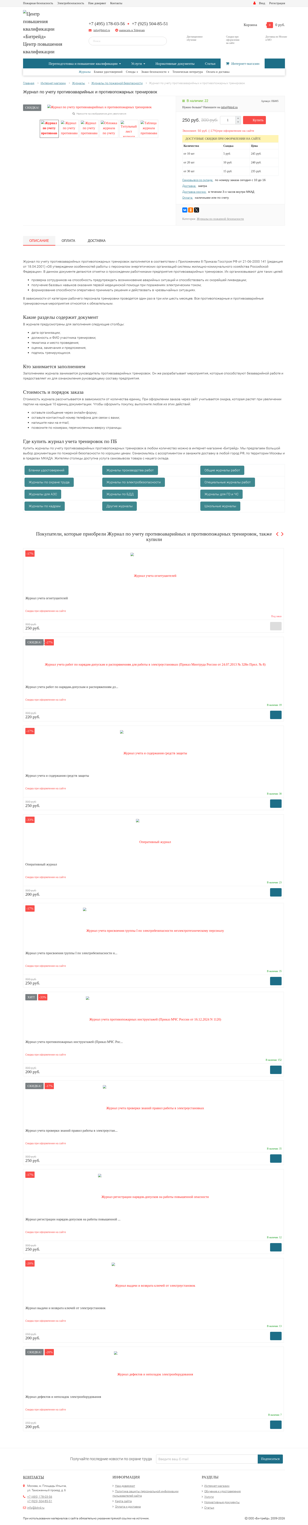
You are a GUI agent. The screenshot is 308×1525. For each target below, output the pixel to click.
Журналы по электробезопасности (133, 482)
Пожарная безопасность (38, 3)
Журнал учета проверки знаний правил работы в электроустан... (71, 1130)
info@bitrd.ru (101, 30)
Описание (39, 240)
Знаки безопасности (154, 71)
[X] (196, 209)
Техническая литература (187, 71)
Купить (258, 120)
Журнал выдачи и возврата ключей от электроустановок (65, 1308)
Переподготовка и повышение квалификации (83, 64)
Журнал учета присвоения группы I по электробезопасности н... (71, 953)
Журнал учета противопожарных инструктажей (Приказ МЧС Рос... (74, 1042)
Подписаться (270, 1459)
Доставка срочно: (194, 191)
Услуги (136, 64)
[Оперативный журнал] (153, 839)
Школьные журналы (220, 506)
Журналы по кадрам (45, 506)
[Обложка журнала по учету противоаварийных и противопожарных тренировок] (109, 128)
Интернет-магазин (245, 64)
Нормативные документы (174, 64)
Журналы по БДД (120, 494)
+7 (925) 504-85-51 (150, 23)
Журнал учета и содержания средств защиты (57, 775)
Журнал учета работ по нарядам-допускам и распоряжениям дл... (71, 687)
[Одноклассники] (190, 209)
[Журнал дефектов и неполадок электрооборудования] (153, 1372)
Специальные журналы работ (227, 482)
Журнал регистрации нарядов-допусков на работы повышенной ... (72, 1219)
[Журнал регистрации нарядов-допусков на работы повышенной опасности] (153, 1194)
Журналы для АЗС (43, 494)
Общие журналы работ (222, 470)
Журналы (85, 71)
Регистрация (277, 3)
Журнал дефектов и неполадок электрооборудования (63, 1397)
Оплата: (187, 197)
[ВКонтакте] (184, 209)
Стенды (130, 71)
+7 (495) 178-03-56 (107, 23)
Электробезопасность (70, 3)
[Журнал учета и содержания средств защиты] (153, 751)
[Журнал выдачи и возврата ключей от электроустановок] (153, 1283)
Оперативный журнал (41, 864)
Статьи (210, 64)
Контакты (116, 3)
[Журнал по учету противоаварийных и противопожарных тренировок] (49, 128)
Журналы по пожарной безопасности (220, 218)
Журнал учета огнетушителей (46, 598)
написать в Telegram (132, 30)
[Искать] (160, 40)
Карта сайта (123, 1501)
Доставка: (189, 186)
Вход (262, 3)
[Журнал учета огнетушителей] (153, 573)
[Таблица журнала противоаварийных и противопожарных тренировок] (149, 128)
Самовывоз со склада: (197, 180)
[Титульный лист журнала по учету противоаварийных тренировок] (129, 128)
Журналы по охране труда (49, 482)
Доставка (97, 240)
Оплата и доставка (217, 71)
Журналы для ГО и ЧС (221, 494)
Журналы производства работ (130, 470)
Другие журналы (119, 506)
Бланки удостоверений (108, 71)
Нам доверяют (97, 3)
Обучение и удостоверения (222, 1491)
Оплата (68, 240)
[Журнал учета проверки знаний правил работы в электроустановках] (153, 1106)
